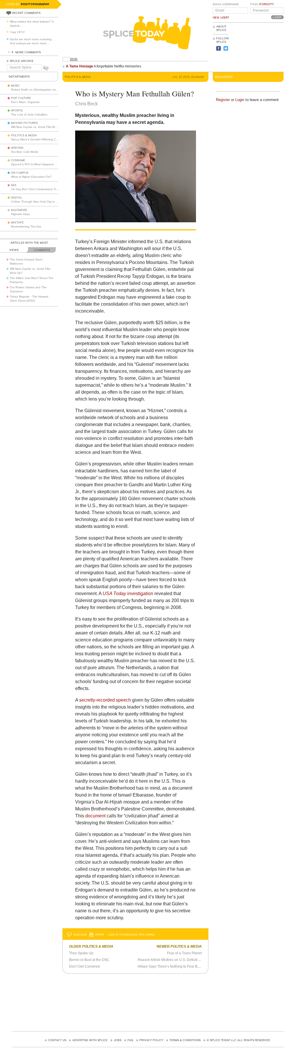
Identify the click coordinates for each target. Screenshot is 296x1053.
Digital (16, 197)
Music (15, 85)
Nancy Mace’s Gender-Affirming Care (35, 139)
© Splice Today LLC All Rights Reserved (238, 1040)
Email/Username (226, 4)
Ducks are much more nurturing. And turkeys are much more (31, 41)
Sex (13, 185)
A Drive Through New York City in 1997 (36, 201)
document (95, 815)
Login (239, 100)
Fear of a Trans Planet (184, 953)
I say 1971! (17, 32)
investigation (139, 593)
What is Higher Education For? (31, 176)
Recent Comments (26, 13)
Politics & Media (24, 135)
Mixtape (17, 222)
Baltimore (19, 210)
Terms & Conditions (185, 1040)
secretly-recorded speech (105, 700)
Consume (18, 160)
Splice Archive (22, 61)
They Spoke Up (81, 953)
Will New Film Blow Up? (38, 127)
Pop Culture (21, 98)
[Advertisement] (258, 46)
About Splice (221, 28)
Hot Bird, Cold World (24, 151)
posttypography (35, 4)
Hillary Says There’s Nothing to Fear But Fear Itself (177, 966)
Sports (17, 110)
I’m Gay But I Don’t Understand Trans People (41, 189)
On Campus (19, 173)
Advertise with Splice (90, 1040)
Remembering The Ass (26, 226)
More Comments (28, 52)
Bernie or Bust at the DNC (89, 960)
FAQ (130, 1040)
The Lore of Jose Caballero (29, 114)
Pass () (262, 4)
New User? (221, 17)
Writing (17, 148)
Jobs (117, 1040)
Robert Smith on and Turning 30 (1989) (47, 89)
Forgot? (266, 4)
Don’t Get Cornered (84, 966)
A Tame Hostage (79, 66)
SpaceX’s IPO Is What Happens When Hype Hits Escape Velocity (54, 164)
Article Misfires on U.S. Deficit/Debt (171, 960)
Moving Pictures (24, 123)
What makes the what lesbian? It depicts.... (31, 23)
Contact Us (57, 1040)
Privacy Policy (151, 1040)
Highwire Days (20, 214)
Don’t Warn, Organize (25, 102)
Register (223, 100)
